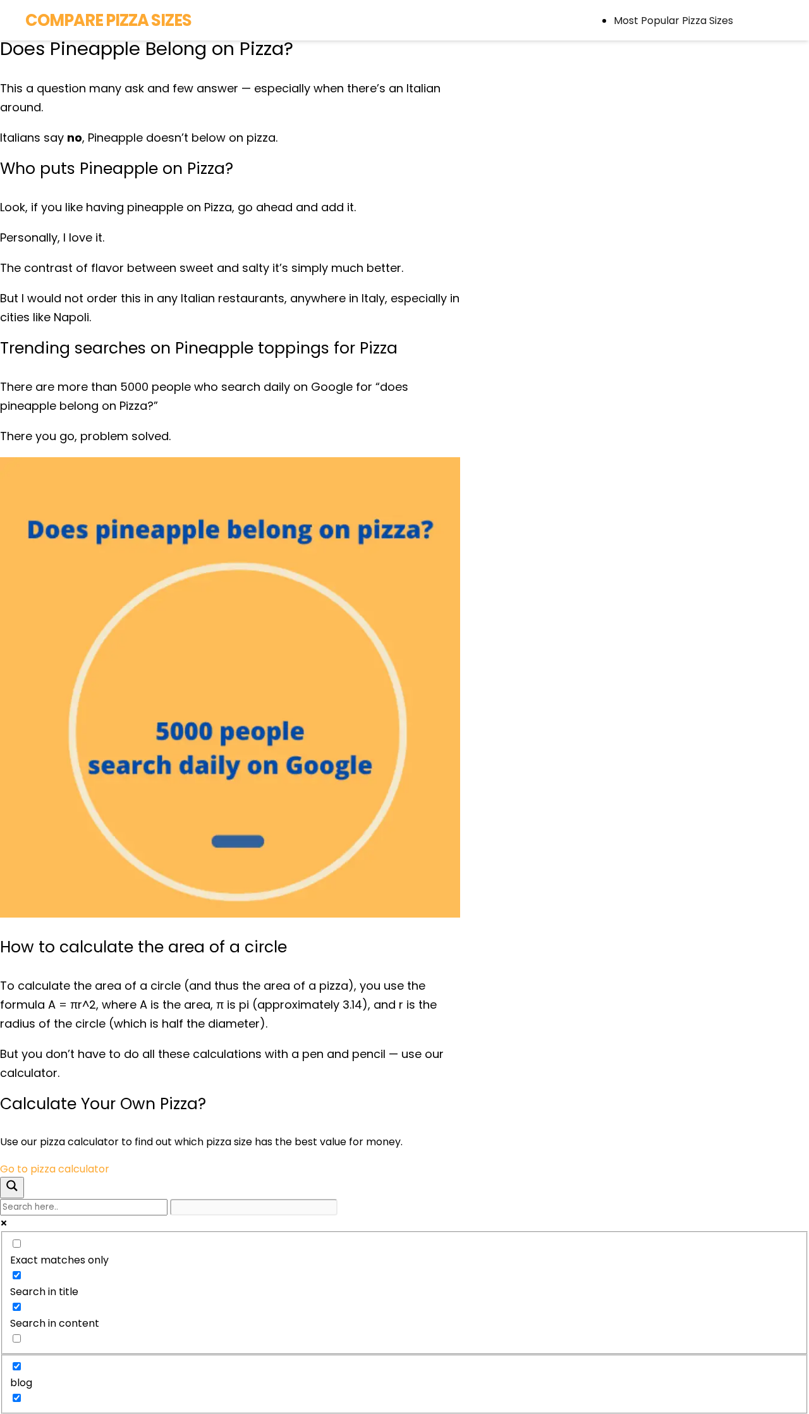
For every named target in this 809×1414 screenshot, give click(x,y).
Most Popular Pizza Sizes (673, 20)
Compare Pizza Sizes (108, 20)
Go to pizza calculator (54, 1169)
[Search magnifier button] (12, 1187)
